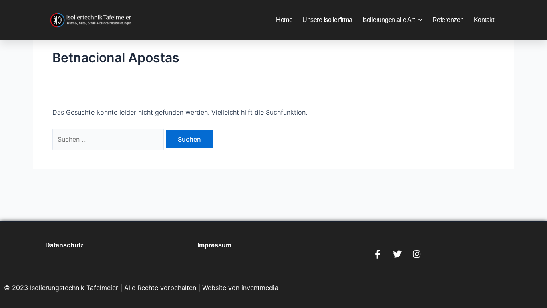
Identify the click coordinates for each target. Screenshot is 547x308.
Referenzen (448, 19)
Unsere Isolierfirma (327, 19)
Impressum (214, 245)
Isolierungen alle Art (388, 19)
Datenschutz (64, 245)
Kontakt (484, 19)
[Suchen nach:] (109, 139)
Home (284, 19)
